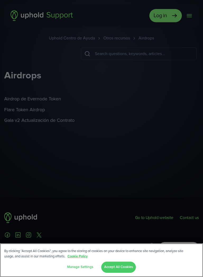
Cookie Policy (77, 256)
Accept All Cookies (118, 267)
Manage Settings (80, 267)
